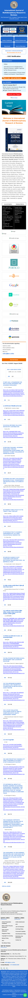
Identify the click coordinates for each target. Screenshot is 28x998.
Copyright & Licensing (7, 935)
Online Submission (20, 922)
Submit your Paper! (14, 94)
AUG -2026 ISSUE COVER (14, 369)
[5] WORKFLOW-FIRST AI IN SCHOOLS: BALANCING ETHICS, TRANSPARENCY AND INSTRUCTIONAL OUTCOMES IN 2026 (13, 481)
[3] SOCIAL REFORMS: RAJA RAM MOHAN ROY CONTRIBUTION (12, 426)
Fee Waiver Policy (6, 943)
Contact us (18, 940)
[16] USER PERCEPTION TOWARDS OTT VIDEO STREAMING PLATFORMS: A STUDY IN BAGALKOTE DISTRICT (14, 760)
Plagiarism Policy (6, 933)
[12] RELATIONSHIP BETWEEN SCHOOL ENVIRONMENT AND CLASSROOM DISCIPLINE (13, 659)
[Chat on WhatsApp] (25, 995)
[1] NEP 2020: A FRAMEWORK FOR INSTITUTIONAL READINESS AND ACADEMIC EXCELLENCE (12, 383)
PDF (9, 376)
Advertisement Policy (21, 933)
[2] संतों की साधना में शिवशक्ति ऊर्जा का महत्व (12, 406)
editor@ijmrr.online (10, 962)
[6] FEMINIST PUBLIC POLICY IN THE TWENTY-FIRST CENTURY (13, 510)
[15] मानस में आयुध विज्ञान (8, 739)
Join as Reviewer (16, 78)
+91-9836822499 (14, 964)
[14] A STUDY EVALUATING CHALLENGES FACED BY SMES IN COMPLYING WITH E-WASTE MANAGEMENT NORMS (12, 712)
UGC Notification (14, 56)
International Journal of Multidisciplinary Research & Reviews (14, 14)
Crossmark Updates (20, 931)
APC (3, 940)
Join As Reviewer (20, 926)
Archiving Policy (19, 929)
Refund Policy (5, 938)
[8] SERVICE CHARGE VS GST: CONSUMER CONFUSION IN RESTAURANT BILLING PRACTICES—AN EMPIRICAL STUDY (14, 559)
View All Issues (6, 886)
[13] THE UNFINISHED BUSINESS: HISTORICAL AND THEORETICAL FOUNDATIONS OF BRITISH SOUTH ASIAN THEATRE (12, 686)
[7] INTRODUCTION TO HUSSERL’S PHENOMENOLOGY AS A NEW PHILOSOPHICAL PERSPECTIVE (12, 533)
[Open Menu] (14, 23)
